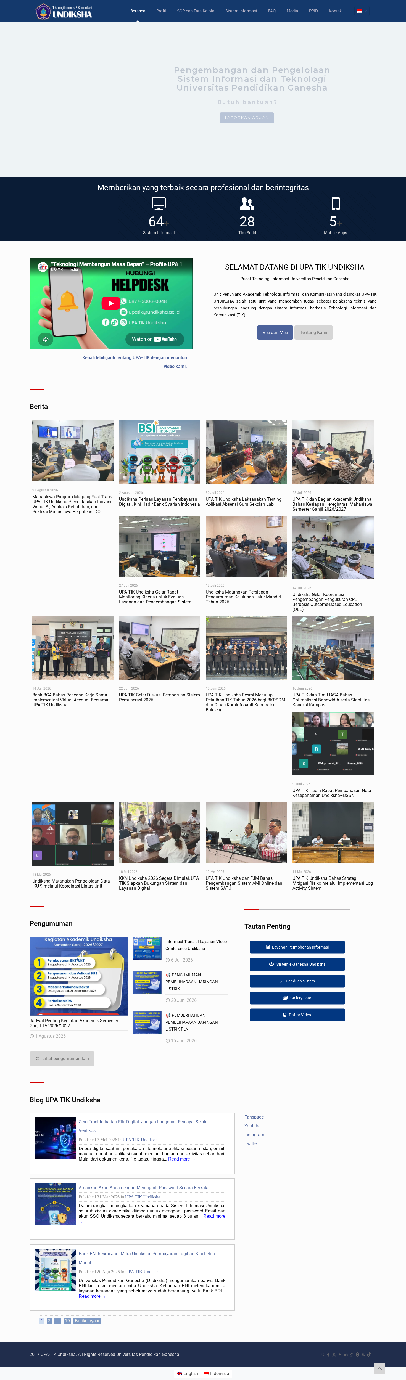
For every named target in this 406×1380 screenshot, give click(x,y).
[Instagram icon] (351, 1354)
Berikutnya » (87, 1320)
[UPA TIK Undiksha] (64, 11)
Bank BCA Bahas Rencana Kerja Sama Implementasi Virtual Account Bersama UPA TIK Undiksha (70, 700)
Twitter (251, 1143)
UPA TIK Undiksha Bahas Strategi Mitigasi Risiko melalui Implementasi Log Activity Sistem (332, 883)
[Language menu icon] (362, 11)
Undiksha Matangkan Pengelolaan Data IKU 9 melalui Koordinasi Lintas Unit (71, 883)
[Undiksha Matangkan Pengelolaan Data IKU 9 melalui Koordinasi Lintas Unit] (73, 834)
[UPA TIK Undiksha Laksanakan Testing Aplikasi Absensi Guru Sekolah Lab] (246, 452)
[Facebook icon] (328, 1354)
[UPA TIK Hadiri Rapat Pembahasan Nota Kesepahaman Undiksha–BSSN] (333, 743)
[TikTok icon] (369, 1354)
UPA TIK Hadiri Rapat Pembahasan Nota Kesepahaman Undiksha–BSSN (331, 793)
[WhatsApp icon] (322, 1354)
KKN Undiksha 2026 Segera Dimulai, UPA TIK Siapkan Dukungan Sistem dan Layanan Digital (159, 883)
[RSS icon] (363, 1354)
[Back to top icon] (379, 1368)
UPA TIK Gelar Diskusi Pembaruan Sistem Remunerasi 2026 (159, 697)
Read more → (181, 1159)
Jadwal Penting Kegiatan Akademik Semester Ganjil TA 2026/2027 (74, 1023)
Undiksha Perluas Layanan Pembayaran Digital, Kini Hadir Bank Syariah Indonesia (159, 502)
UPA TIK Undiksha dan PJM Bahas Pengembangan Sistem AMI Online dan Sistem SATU (244, 883)
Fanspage (254, 1117)
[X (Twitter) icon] (334, 1354)
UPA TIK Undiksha (140, 1139)
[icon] (357, 1354)
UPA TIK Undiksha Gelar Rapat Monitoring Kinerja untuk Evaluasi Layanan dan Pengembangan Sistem (155, 597)
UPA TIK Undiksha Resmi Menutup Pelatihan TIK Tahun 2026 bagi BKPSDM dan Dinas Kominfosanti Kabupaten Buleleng (245, 702)
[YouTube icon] (340, 1354)
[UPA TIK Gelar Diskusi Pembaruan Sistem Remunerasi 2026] (159, 648)
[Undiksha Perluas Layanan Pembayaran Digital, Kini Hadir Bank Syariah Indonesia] (159, 452)
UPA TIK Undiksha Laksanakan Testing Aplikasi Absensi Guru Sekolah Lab (243, 502)
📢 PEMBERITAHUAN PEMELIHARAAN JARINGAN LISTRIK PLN (191, 1022)
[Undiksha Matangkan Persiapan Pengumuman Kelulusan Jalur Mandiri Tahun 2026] (246, 546)
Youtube (252, 1126)
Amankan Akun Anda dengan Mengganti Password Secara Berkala (144, 1187)
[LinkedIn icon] (346, 1354)
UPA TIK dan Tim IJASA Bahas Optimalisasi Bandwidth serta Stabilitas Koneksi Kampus (331, 700)
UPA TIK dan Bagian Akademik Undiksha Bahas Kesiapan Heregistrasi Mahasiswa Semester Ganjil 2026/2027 (332, 504)
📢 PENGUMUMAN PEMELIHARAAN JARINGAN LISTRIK (191, 982)
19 (67, 1320)
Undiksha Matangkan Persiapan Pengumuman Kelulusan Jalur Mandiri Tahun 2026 (243, 597)
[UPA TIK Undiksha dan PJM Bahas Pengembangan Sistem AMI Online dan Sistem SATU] (246, 832)
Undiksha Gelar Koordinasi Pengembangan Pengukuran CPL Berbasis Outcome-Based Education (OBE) (327, 602)
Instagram (254, 1134)
